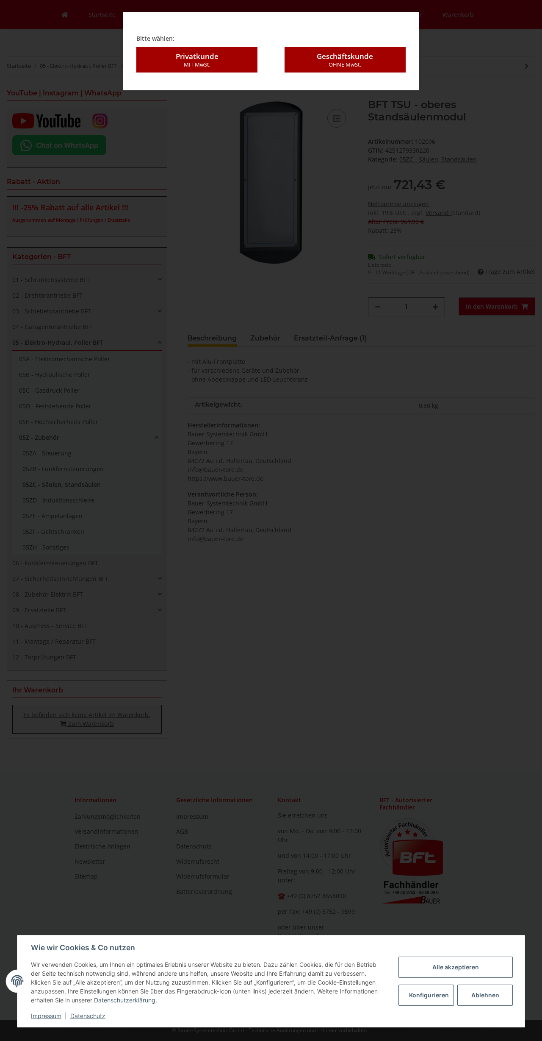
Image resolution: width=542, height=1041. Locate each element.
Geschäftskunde (345, 59)
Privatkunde (197, 59)
